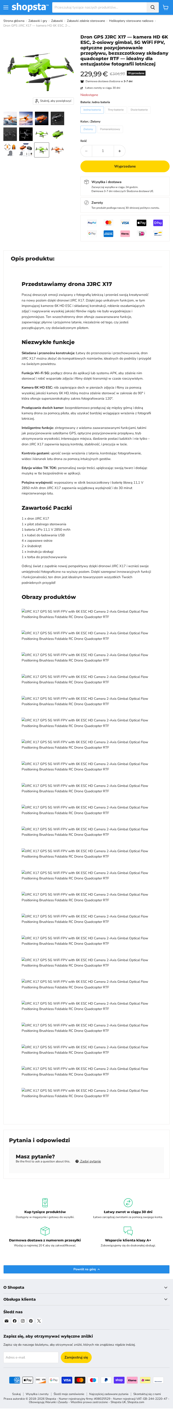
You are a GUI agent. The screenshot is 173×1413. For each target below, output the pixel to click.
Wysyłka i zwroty (37, 1394)
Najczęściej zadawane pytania (108, 1394)
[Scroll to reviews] (125, 69)
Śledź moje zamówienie (69, 1394)
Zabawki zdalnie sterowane (86, 21)
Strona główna (13, 21)
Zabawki (57, 21)
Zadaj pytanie (90, 1161)
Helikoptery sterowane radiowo (131, 21)
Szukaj (16, 1394)
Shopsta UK (118, 1402)
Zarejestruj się (76, 1357)
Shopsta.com (135, 1402)
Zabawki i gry (37, 21)
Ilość (83, 141)
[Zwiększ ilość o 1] (119, 151)
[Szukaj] (153, 7)
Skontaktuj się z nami (147, 1394)
